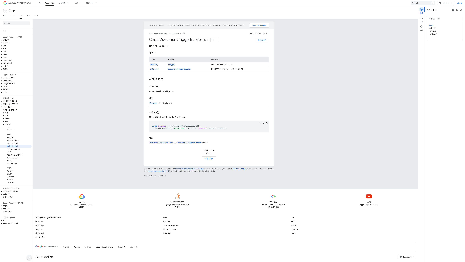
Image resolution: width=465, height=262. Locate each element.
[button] (16, 40)
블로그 (293, 222)
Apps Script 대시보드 (170, 225)
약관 (37, 257)
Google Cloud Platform (104, 247)
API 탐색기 (167, 233)
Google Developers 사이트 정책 (158, 171)
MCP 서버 (89, 3)
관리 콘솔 (166, 222)
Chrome (77, 247)
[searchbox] (16, 23)
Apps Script (49, 3)
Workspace (24, 3)
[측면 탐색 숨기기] (29, 257)
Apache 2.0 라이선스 (240, 169)
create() (154, 64)
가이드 (12, 16)
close (461, 9)
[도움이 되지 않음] (267, 33)
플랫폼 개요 (39, 222)
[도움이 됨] (264, 33)
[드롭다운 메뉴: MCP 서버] (96, 3)
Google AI (121, 247)
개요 (4, 16)
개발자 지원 (39, 233)
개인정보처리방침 (47, 257)
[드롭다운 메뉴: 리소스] (81, 3)
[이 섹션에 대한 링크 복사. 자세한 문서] (165, 79)
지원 (36, 16)
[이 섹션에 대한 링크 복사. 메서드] (158, 53)
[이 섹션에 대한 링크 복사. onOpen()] (162, 112)
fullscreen (457, 9)
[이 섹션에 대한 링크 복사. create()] (162, 86)
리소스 (76, 3)
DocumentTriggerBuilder (179, 69)
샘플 (28, 16)
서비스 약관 (39, 237)
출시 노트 (38, 229)
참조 (21, 16)
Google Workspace (160, 33)
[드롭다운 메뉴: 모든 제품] (68, 3)
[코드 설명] (259, 123)
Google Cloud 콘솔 (170, 229)
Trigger (171, 64)
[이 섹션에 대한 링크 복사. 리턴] (155, 98)
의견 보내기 (262, 40)
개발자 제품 (39, 225)
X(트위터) (294, 229)
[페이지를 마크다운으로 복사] (213, 40)
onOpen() (154, 69)
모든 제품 (62, 3)
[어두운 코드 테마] (263, 123)
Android (66, 247)
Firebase (88, 247)
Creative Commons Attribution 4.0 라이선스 (189, 169)
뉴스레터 (294, 225)
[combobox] (423, 3)
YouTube (294, 233)
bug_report (453, 9)
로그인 (459, 3)
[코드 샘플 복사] (267, 123)
